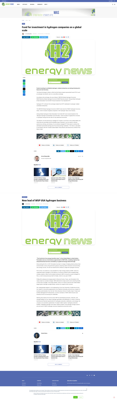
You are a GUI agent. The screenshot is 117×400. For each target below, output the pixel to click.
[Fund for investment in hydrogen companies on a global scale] (58, 57)
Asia (29, 20)
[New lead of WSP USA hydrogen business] (58, 227)
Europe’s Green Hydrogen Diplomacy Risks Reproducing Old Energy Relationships (22, 1)
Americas (25, 197)
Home (27, 20)
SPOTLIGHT (24, 4)
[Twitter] (24, 86)
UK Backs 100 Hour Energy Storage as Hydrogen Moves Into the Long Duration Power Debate (41, 179)
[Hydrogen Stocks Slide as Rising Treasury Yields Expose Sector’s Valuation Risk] (58, 172)
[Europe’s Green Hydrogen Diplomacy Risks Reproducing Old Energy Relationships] (75, 172)
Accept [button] (75, 397)
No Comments (41, 33)
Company (39, 380)
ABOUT (45, 4)
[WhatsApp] (24, 83)
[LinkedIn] (24, 81)
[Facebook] (24, 94)
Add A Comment (58, 187)
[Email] (24, 89)
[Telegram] (24, 91)
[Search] (114, 4)
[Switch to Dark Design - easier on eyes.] (112, 4)
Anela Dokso (28, 203)
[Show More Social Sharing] (49, 37)
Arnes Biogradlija (29, 33)
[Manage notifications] (114, 397)
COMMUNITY (40, 4)
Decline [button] (80, 397)
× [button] (86, 388)
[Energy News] (8, 4)
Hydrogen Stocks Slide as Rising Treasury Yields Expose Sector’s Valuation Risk (58, 179)
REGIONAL (32, 4)
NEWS (18, 4)
